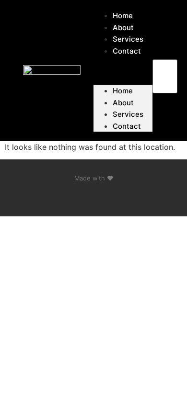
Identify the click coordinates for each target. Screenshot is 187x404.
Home (123, 90)
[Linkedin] (93, 197)
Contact (127, 51)
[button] (165, 53)
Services (128, 114)
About (123, 102)
